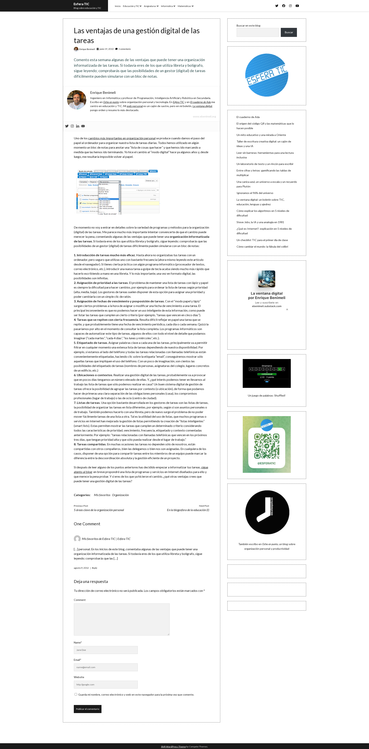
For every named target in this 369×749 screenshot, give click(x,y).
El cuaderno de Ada (248, 117)
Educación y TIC (131, 6)
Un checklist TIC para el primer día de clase (262, 240)
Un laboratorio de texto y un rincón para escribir (265, 163)
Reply (94, 567)
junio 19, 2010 (107, 48)
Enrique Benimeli (87, 49)
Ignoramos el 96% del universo (255, 193)
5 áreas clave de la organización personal (99, 510)
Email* (77, 659)
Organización (120, 495)
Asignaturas (150, 6)
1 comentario (124, 48)
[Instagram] (72, 126)
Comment (80, 599)
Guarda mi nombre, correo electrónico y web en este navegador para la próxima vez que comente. (136, 694)
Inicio (118, 6)
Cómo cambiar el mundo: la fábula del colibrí (262, 246)
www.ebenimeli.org (204, 116)
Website (79, 677)
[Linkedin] (77, 126)
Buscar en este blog (248, 25)
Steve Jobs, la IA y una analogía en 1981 (260, 222)
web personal (135, 106)
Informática (167, 6)
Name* (78, 642)
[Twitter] (67, 126)
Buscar (289, 32)
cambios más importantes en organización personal (121, 138)
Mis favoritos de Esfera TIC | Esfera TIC (106, 538)
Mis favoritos (102, 495)
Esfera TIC (81, 4)
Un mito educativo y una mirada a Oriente (261, 134)
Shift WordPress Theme (173, 746)
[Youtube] (83, 126)
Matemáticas (184, 6)
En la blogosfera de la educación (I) (188, 510)
